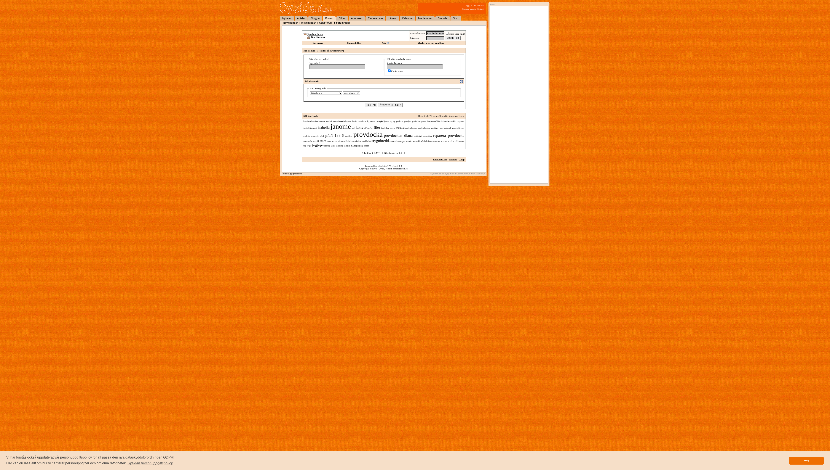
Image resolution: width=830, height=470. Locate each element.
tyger (309, 146)
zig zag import (363, 146)
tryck (450, 141)
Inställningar (308, 22)
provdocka (368, 134)
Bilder (342, 18)
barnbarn (307, 121)
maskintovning (437, 128)
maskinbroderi (411, 128)
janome (340, 126)
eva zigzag (390, 121)
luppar (392, 128)
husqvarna (422, 121)
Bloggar (315, 18)
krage (383, 128)
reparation (427, 136)
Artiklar (301, 18)
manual (400, 127)
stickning (357, 141)
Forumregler (343, 22)
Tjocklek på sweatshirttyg (330, 50)
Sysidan (453, 159)
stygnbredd (380, 140)
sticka (340, 141)
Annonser (356, 18)
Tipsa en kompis (469, 9)
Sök (384, 43)
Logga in (468, 6)
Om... (456, 18)
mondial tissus (458, 128)
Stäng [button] (806, 460)
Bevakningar (290, 22)
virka (333, 146)
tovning (444, 141)
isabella (324, 127)
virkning (339, 146)
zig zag (354, 146)
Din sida (442, 18)
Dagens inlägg (354, 43)
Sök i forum (325, 22)
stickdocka (348, 141)
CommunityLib (463, 173)
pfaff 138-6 (334, 135)
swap (391, 141)
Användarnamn (418, 33)
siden (329, 141)
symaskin (406, 141)
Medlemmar (425, 18)
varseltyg (326, 146)
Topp (461, 159)
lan (387, 128)
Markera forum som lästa (431, 43)
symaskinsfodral (420, 141)
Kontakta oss (440, 159)
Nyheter (287, 18)
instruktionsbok (310, 128)
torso (433, 141)
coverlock (362, 121)
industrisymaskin (448, 121)
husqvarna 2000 (434, 121)
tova (438, 141)
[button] (150, 463)
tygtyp (317, 145)
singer (334, 141)
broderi (329, 121)
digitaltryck (372, 121)
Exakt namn (397, 71)
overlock (315, 136)
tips (429, 141)
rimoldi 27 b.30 (319, 141)
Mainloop (480, 173)
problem (348, 136)
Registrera (318, 43)
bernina (314, 121)
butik (354, 121)
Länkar (392, 18)
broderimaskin (339, 121)
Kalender (407, 18)
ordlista (306, 136)
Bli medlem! (479, 6)
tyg (304, 146)
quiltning (418, 136)
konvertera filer (368, 127)
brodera (322, 121)
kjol (353, 128)
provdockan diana (398, 135)
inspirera (460, 121)
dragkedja (381, 121)
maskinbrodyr (424, 128)
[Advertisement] (518, 51)
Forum (329, 18)
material (447, 128)
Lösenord (415, 38)
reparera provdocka (448, 135)
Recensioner (375, 18)
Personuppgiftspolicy (292, 173)
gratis (414, 121)
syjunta (397, 141)
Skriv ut (480, 9)
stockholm (366, 141)
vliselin (347, 146)
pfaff (322, 136)
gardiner (399, 121)
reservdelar (308, 141)
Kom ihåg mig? (457, 33)
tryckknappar (458, 141)
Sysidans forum (315, 34)
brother (348, 121)
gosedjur (407, 121)
